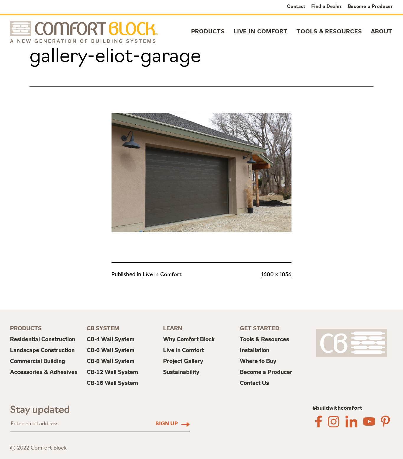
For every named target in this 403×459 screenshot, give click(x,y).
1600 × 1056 (276, 275)
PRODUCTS (208, 31)
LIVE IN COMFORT (261, 31)
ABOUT (382, 31)
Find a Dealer (326, 6)
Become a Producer (370, 6)
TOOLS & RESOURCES (329, 31)
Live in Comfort (162, 275)
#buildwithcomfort (337, 408)
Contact (296, 6)
